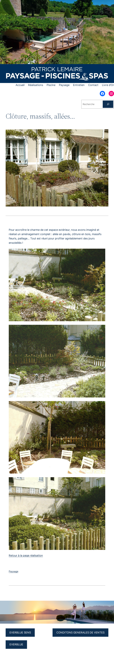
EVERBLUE (16, 644)
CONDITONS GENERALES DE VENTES (80, 632)
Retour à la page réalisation (26, 555)
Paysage (13, 571)
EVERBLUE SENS (20, 632)
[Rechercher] (108, 104)
